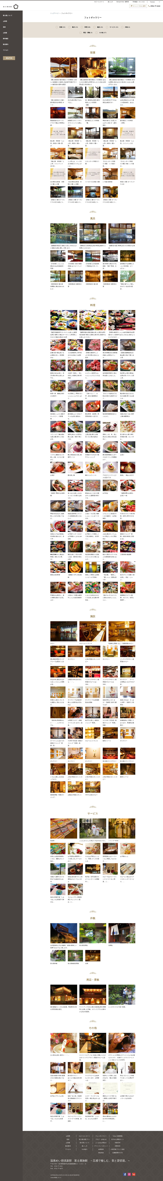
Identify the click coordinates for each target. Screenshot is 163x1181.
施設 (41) (100, 27)
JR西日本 (117, 1146)
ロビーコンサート (84, 1136)
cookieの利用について (55, 1177)
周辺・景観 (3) (87, 32)
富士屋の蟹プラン (84, 1139)
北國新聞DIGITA (117, 1152)
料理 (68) (87, 27)
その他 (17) (102, 32)
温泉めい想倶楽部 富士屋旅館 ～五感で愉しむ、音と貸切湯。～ (90, 1160)
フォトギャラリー (101, 1136)
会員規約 (101, 1149)
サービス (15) (114, 27)
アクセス (68, 1149)
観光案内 (68, 1146)
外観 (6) (127, 27)
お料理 (68, 1136)
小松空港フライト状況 (118, 1149)
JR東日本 (117, 1142)
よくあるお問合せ (101, 1142)
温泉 (68, 1139)
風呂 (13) (75, 27)
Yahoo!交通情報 (118, 1136)
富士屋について (84, 1142)
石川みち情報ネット (117, 1139)
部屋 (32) (62, 27)
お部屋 (68, 1142)
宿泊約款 (101, 1152)
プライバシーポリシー (101, 1146)
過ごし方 (84, 1146)
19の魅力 (84, 1149)
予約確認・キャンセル (139, 1)
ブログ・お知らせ (101, 1139)
